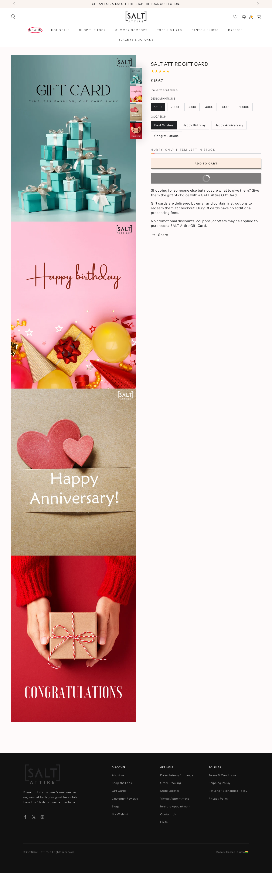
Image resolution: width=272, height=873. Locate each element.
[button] (12, 16)
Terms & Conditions (223, 775)
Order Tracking (170, 783)
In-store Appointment (175, 806)
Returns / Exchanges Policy (228, 790)
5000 (228, 108)
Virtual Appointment (174, 798)
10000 (246, 108)
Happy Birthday (194, 126)
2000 (176, 108)
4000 (211, 108)
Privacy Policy (218, 798)
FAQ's (164, 822)
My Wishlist (120, 814)
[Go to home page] (136, 16)
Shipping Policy (220, 783)
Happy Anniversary (228, 126)
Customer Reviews (125, 798)
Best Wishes (164, 126)
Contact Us (168, 814)
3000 (194, 108)
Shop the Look (122, 783)
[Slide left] (14, 4)
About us (118, 775)
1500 (159, 108)
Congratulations (166, 137)
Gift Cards (119, 790)
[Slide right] (257, 4)
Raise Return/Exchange (176, 775)
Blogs (115, 806)
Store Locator (170, 790)
